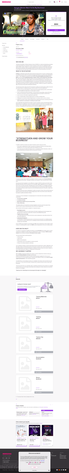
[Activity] (59, 2)
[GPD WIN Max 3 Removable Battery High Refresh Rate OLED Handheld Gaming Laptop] (47, 430)
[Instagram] (7, 458)
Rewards (3, 45)
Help (40, 407)
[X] (4, 458)
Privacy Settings (17, 469)
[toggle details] (27, 445)
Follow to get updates (45, 415)
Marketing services (63, 455)
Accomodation (5, 51)
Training (4, 48)
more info (37, 306)
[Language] (54, 2)
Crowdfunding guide (52, 455)
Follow (56, 30)
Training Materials (6, 47)
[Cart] (57, 2)
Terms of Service (11, 469)
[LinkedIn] (9, 458)
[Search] (28, 2)
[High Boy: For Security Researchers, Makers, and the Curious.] (34, 430)
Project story (4, 43)
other (29, 53)
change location (39, 4)
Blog (50, 456)
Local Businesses (19, 53)
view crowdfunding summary (56, 33)
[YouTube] (6, 458)
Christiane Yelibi (18, 9)
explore (40, 423)
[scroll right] (44, 23)
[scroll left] (2, 23)
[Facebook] (3, 458)
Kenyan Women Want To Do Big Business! (29, 8)
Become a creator (63, 456)
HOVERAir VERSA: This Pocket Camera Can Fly (21, 441)
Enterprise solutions (63, 458)
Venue (4, 53)
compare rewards (21, 289)
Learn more (23, 415)
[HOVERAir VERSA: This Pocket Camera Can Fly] (21, 430)
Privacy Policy (5, 469)
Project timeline (4, 56)
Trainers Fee (5, 50)
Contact (50, 454)
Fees (60, 454)
